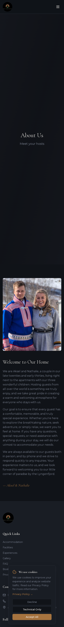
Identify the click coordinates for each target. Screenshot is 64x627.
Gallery (7, 558)
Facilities (8, 547)
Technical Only (32, 609)
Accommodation (13, 542)
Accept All (32, 617)
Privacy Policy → (22, 594)
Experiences (10, 552)
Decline (32, 602)
